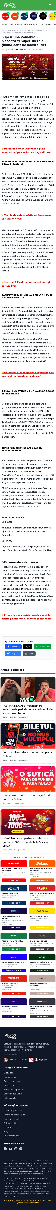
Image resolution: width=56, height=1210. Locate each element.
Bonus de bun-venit (13, 1094)
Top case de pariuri (12, 1081)
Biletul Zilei (7, 24)
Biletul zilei (8, 1073)
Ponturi (18, 24)
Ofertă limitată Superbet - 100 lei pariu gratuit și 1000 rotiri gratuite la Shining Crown (26, 842)
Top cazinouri (9, 1085)
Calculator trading (12, 1136)
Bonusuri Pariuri (31, 24)
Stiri (21, 30)
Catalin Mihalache (19, 49)
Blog (16, 30)
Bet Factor (6, 803)
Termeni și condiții (12, 1119)
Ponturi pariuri (10, 1077)
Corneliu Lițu (7, 850)
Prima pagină (7, 30)
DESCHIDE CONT (13, 880)
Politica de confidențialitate (16, 1115)
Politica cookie (10, 1123)
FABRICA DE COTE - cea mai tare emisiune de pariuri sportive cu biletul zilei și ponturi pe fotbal (28, 709)
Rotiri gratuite (10, 1098)
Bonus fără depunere (13, 1089)
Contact (7, 1127)
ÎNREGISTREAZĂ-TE (13, 970)
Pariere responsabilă (13, 1110)
